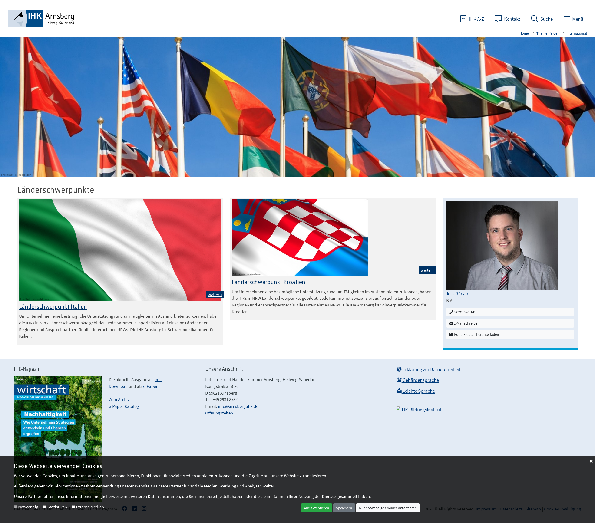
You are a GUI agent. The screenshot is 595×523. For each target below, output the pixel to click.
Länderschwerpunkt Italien (53, 307)
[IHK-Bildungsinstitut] (419, 408)
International (576, 33)
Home (524, 33)
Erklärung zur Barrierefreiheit (431, 369)
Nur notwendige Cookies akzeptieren (388, 508)
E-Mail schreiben (466, 323)
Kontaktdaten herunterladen (476, 334)
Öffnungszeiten (219, 413)
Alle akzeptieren (316, 508)
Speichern (344, 508)
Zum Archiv (119, 399)
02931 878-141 (464, 312)
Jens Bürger (457, 294)
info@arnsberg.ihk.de (238, 406)
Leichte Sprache (418, 391)
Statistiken (57, 507)
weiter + (215, 294)
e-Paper (150, 386)
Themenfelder (547, 33)
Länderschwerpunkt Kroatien (268, 282)
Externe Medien (90, 507)
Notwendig (28, 507)
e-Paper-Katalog (124, 406)
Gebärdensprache (420, 380)
